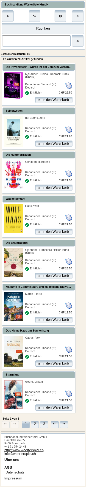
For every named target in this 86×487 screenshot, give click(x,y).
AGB (8, 467)
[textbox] (36, 41)
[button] (8, 16)
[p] (55, 424)
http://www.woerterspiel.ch (24, 450)
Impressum (13, 478)
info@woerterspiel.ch (20, 454)
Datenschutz (15, 472)
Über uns (11, 460)
